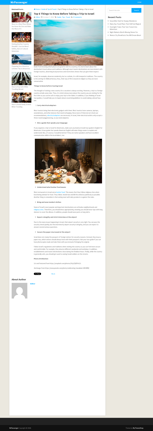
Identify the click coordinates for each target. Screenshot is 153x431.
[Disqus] (57, 329)
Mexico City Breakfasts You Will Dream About (125, 35)
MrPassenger (19, 2)
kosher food (60, 192)
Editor (38, 17)
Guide (43, 9)
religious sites (39, 210)
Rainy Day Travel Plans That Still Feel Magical (125, 24)
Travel (54, 9)
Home (139, 2)
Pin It (53, 274)
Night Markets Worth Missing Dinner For (124, 32)
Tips (48, 9)
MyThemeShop (138, 428)
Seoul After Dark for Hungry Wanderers (123, 21)
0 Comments (77, 17)
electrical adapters (53, 115)
